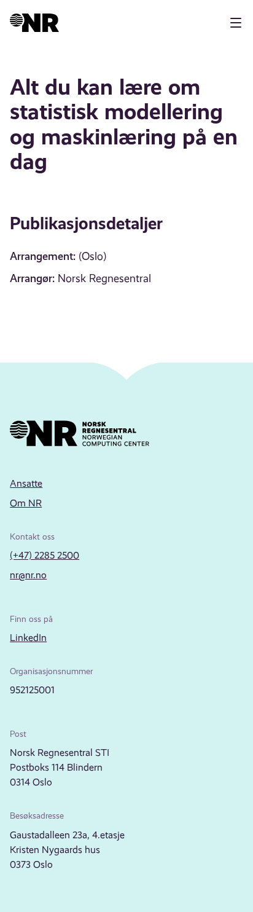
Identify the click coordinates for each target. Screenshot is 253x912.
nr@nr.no (28, 575)
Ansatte (26, 483)
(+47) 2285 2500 (44, 555)
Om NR (26, 503)
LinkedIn (28, 637)
